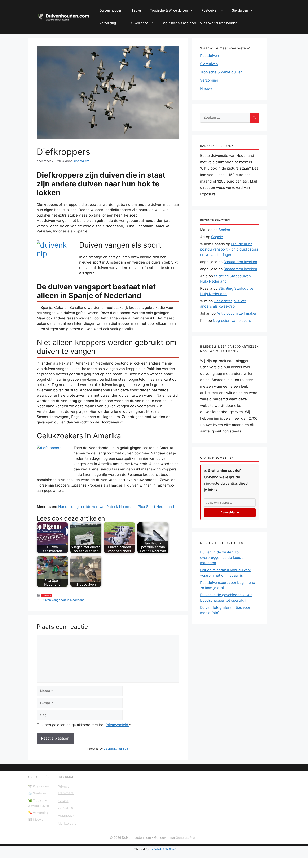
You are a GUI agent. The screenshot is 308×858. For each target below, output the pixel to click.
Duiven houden (111, 10)
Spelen (224, 230)
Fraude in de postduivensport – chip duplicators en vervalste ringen (229, 249)
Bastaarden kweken (240, 262)
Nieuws (136, 10)
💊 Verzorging (38, 812)
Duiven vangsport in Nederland (63, 600)
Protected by (108, 748)
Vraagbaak (66, 816)
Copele (217, 237)
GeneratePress (187, 838)
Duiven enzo (138, 23)
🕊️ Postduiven (38, 786)
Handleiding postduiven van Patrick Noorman (96, 507)
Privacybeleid (117, 725)
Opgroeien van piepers (232, 320)
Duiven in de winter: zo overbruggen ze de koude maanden (221, 557)
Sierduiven (240, 10)
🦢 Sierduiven (37, 793)
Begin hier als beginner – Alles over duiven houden (200, 23)
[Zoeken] (254, 118)
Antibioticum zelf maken (237, 313)
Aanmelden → (230, 512)
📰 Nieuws (35, 819)
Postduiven (210, 10)
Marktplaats (67, 824)
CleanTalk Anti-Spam (117, 748)
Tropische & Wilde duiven (169, 10)
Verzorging (108, 23)
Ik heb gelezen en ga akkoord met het (86, 725)
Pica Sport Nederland (156, 507)
